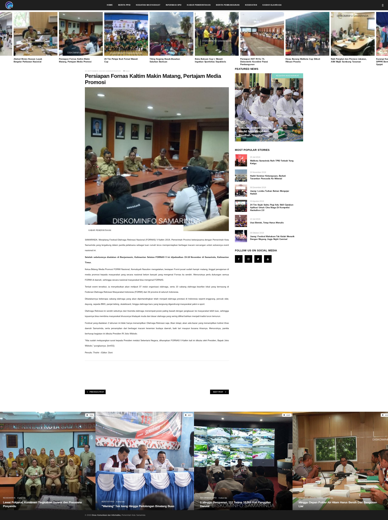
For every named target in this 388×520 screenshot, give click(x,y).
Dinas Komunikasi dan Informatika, (106, 515)
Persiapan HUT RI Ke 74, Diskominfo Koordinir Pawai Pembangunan (254, 62)
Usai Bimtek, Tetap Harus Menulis (267, 222)
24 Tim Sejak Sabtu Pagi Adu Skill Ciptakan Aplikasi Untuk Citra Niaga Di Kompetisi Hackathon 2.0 (271, 207)
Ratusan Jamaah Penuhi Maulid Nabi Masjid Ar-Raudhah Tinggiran (254, 131)
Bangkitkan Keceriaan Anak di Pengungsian (327, 506)
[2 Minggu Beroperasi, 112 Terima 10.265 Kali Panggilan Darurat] (144, 461)
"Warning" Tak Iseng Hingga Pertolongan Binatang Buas (39, 506)
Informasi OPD (110, 498)
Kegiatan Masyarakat (287, 76)
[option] (216, 37)
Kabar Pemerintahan (100, 230)
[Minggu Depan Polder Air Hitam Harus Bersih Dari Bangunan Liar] (243, 461)
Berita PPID (9, 502)
